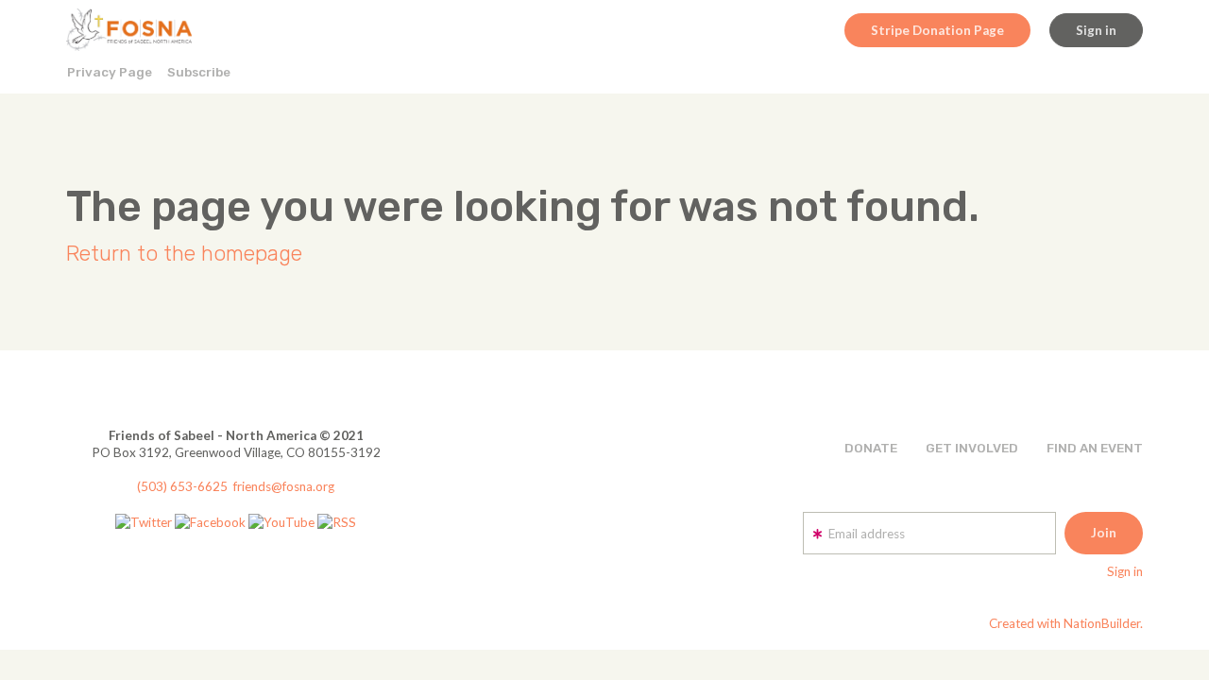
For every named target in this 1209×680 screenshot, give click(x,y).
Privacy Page (109, 71)
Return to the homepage (184, 253)
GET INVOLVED (972, 447)
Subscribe (198, 71)
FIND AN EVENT (1095, 447)
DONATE (870, 447)
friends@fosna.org (283, 486)
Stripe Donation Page (937, 30)
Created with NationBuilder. (1066, 623)
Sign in (1096, 30)
